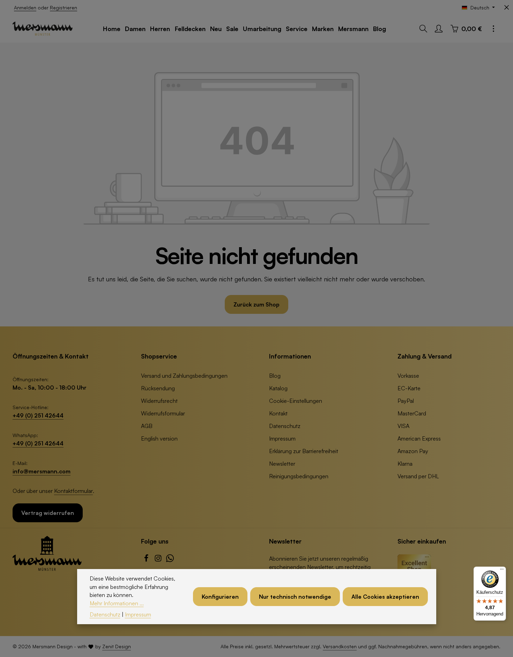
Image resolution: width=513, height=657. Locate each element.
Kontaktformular (73, 490)
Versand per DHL (418, 476)
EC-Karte (409, 388)
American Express (419, 438)
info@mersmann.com (41, 471)
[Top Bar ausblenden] (506, 7)
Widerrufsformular (163, 413)
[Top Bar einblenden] (493, 29)
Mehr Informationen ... (117, 603)
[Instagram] (158, 559)
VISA (403, 425)
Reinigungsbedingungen (298, 476)
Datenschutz (284, 425)
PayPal (405, 400)
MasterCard (411, 413)
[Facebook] (146, 559)
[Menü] (502, 571)
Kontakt (278, 413)
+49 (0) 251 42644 (38, 415)
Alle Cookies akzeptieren (385, 596)
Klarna (404, 463)
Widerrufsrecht (159, 400)
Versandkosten (340, 646)
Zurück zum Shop (256, 304)
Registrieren (63, 7)
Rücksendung (158, 388)
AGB (147, 425)
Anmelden (25, 7)
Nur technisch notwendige (295, 596)
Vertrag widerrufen (47, 512)
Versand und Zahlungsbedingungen (184, 375)
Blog (275, 375)
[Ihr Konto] (439, 29)
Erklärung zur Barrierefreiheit (303, 451)
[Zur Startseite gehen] (43, 29)
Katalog (278, 388)
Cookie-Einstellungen (295, 400)
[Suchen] (423, 29)
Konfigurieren (220, 596)
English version (159, 438)
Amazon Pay (412, 451)
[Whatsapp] (170, 559)
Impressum (282, 438)
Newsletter (282, 463)
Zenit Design (116, 646)
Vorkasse (408, 375)
